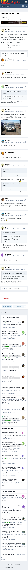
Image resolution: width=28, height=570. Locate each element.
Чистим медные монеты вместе (10, 342)
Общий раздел (9, 337)
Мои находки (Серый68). (8, 354)
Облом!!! (6, 416)
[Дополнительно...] (25, 30)
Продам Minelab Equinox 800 (9, 432)
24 (17, 367)
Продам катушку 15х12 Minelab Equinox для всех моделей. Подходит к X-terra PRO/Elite (12, 519)
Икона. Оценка (5, 408)
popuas (3, 203)
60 (17, 344)
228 (17, 355)
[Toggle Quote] (3, 91)
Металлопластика (10, 392)
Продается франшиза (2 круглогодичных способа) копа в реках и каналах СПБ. (12, 444)
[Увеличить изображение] (20, 181)
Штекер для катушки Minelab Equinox (11, 543)
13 (17, 418)
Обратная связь (9, 567)
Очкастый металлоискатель (9, 397)
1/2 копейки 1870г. (6, 321)
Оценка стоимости (13, 411)
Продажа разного (9, 449)
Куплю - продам (18, 19)
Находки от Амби (6, 365)
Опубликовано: (15, 31)
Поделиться (7, 306)
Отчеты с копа (9, 359)
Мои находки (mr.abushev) (8, 376)
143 (17, 378)
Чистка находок (9, 348)
